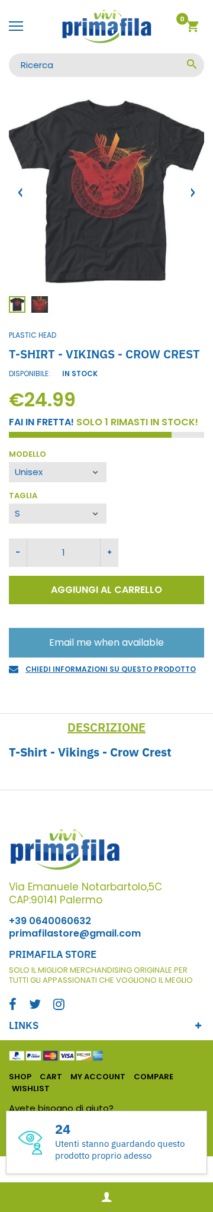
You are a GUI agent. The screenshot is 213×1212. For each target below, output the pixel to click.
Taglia (23, 496)
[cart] (192, 28)
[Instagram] (58, 1005)
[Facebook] (13, 1005)
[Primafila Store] (106, 26)
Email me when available (106, 642)
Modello (27, 455)
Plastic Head (32, 335)
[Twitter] (35, 1005)
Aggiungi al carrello (106, 590)
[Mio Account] (106, 1197)
